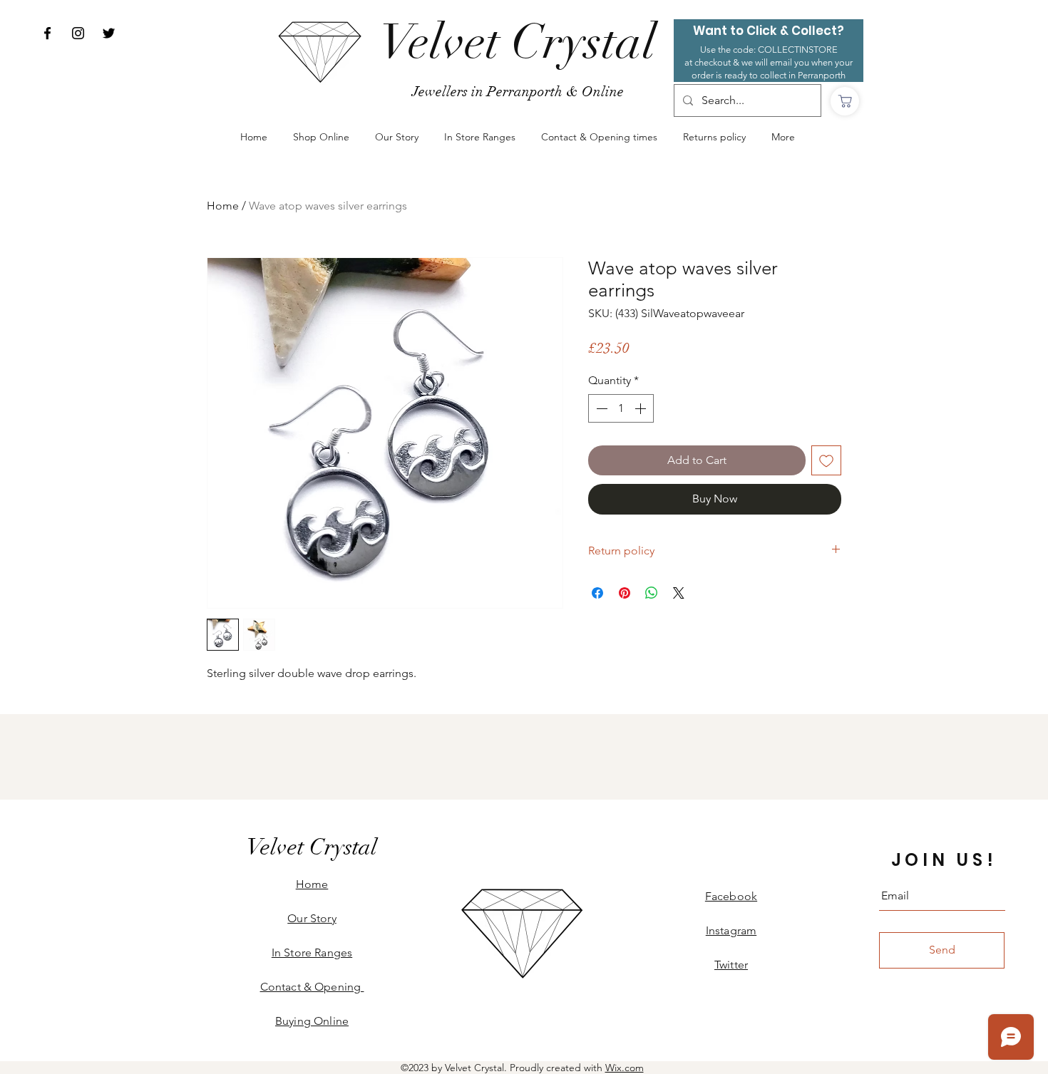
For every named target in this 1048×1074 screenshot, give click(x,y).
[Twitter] (109, 33)
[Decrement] (600, 408)
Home (223, 205)
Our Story (311, 918)
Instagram (731, 930)
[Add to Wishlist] (826, 460)
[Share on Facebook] (597, 592)
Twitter (731, 964)
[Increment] (642, 408)
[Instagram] (78, 33)
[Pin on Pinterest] (624, 592)
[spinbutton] (621, 408)
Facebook (731, 896)
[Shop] (845, 101)
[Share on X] (678, 592)
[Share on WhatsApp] (651, 592)
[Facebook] (47, 33)
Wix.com (624, 1067)
